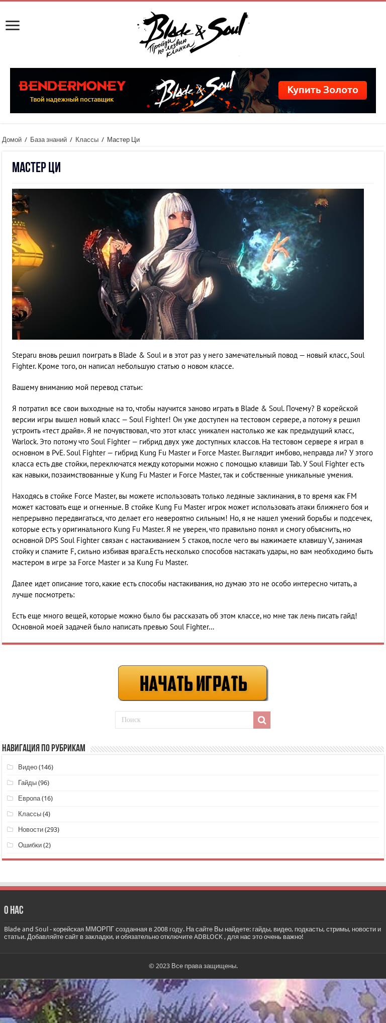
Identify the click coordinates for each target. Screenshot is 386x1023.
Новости (30, 829)
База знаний (48, 139)
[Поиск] (261, 720)
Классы (87, 139)
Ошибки (30, 845)
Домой (12, 139)
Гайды (27, 782)
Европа (29, 798)
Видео (27, 767)
